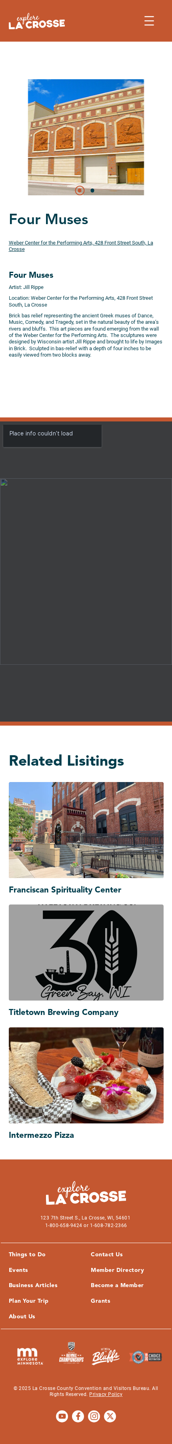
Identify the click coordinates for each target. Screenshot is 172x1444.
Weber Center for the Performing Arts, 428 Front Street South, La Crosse (81, 246)
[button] (79, 190)
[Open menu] (149, 20)
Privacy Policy (105, 1394)
